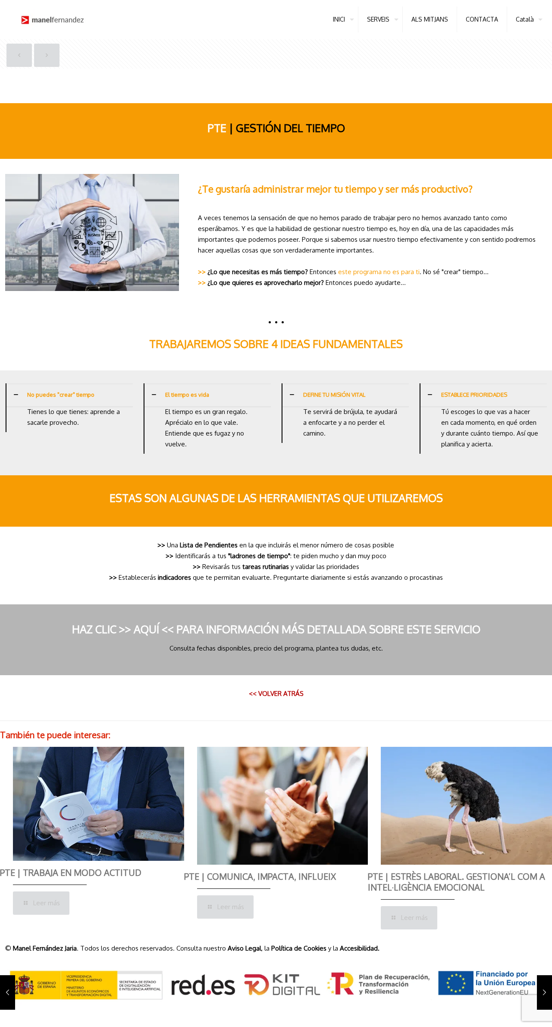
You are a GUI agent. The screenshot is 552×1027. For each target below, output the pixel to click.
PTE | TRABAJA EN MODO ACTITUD (70, 872)
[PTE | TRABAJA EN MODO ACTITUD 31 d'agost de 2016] (544, 992)
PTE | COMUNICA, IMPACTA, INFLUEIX (260, 876)
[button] (69, 407)
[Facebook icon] (511, 1012)
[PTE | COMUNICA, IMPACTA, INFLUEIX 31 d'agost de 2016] (7, 992)
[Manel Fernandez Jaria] (52, 19)
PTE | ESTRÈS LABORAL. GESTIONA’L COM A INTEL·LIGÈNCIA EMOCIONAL (456, 882)
